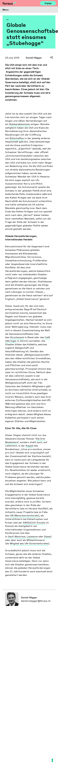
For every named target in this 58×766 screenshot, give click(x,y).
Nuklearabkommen (19, 124)
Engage (48, 3)
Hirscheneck (17, 337)
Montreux (20, 536)
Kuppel (29, 445)
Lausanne (32, 536)
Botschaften (17, 138)
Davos (47, 536)
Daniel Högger (34, 57)
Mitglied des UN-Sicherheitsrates (29, 543)
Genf (10, 536)
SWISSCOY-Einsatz (34, 522)
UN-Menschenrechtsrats (24, 515)
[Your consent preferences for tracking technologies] (52, 760)
